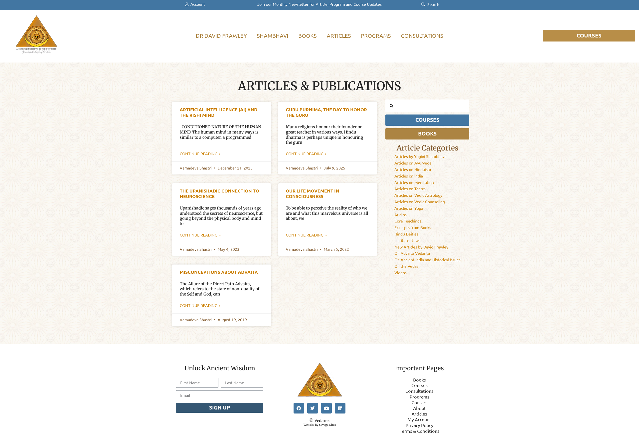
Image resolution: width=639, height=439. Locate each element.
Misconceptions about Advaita (219, 272)
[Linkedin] (340, 408)
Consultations (422, 35)
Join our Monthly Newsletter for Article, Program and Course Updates (319, 4)
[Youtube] (326, 408)
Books (307, 35)
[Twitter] (312, 408)
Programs (376, 35)
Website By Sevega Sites (320, 424)
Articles (339, 35)
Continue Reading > (200, 154)
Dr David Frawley (221, 35)
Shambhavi (272, 35)
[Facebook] (299, 408)
